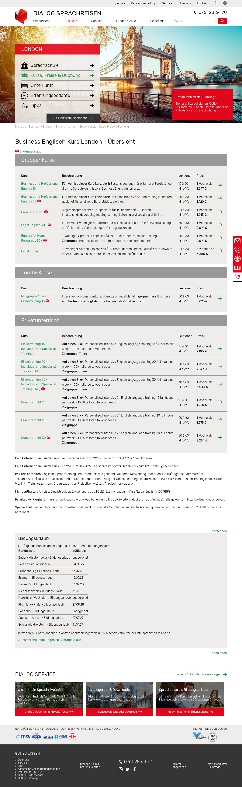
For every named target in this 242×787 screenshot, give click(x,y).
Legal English (30, 251)
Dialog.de (20, 126)
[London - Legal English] (220, 251)
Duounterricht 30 (33, 438)
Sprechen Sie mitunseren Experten (89, 765)
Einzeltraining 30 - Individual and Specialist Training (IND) (38, 384)
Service (167, 3)
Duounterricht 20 (33, 420)
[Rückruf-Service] (237, 249)
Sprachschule (88, 126)
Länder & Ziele (126, 21)
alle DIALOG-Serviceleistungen (200, 674)
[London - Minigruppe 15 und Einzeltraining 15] (220, 299)
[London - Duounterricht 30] (220, 438)
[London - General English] (220, 212)
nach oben (219, 531)
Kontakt (202, 3)
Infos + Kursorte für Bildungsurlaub (187, 711)
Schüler (96, 21)
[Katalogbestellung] (237, 267)
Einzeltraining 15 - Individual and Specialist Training (38, 348)
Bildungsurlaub (31, 151)
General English (32, 212)
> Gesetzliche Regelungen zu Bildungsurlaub (50, 640)
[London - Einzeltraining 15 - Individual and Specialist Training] (220, 349)
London (31, 49)
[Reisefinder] (237, 258)
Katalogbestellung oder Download (117, 711)
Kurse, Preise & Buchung (114, 126)
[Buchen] (237, 276)
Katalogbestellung (143, 3)
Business (71, 21)
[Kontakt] (237, 240)
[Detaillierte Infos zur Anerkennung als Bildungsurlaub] (39, 201)
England (60, 126)
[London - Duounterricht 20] (220, 420)
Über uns (185, 3)
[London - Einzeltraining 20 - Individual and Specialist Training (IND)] (220, 366)
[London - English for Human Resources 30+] (220, 238)
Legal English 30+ (34, 225)
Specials (119, 3)
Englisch (48, 126)
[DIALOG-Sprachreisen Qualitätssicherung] (46, 740)
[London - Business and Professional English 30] (220, 199)
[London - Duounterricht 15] (220, 402)
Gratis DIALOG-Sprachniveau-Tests (46, 711)
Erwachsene (41, 21)
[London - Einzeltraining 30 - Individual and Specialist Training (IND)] (220, 384)
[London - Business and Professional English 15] (220, 186)
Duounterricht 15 (33, 402)
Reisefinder (158, 21)
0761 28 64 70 (213, 12)
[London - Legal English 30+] (220, 225)
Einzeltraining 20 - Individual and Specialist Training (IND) (38, 366)
